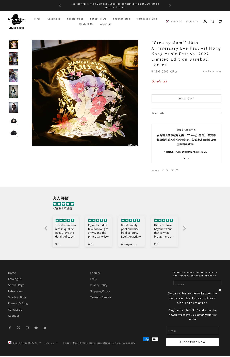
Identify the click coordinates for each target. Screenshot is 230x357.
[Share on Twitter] (167, 170)
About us (105, 23)
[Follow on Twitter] (18, 327)
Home (37, 18)
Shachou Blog (121, 18)
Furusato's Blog (147, 18)
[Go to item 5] (13, 107)
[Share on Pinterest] (172, 170)
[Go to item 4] (13, 92)
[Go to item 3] (13, 75)
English (190, 21)
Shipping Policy (100, 291)
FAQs (93, 279)
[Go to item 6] (13, 120)
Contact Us (86, 23)
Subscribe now (192, 342)
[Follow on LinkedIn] (44, 327)
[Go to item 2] (13, 59)
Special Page (75, 18)
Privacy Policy (98, 285)
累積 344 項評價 (62, 208)
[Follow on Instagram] (27, 327)
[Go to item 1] (13, 44)
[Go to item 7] (13, 132)
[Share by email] (177, 170)
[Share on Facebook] (162, 170)
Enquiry (95, 273)
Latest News (98, 18)
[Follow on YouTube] (36, 327)
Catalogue (53, 18)
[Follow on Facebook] (9, 327)
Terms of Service (100, 297)
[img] (117, 204)
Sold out (186, 98)
